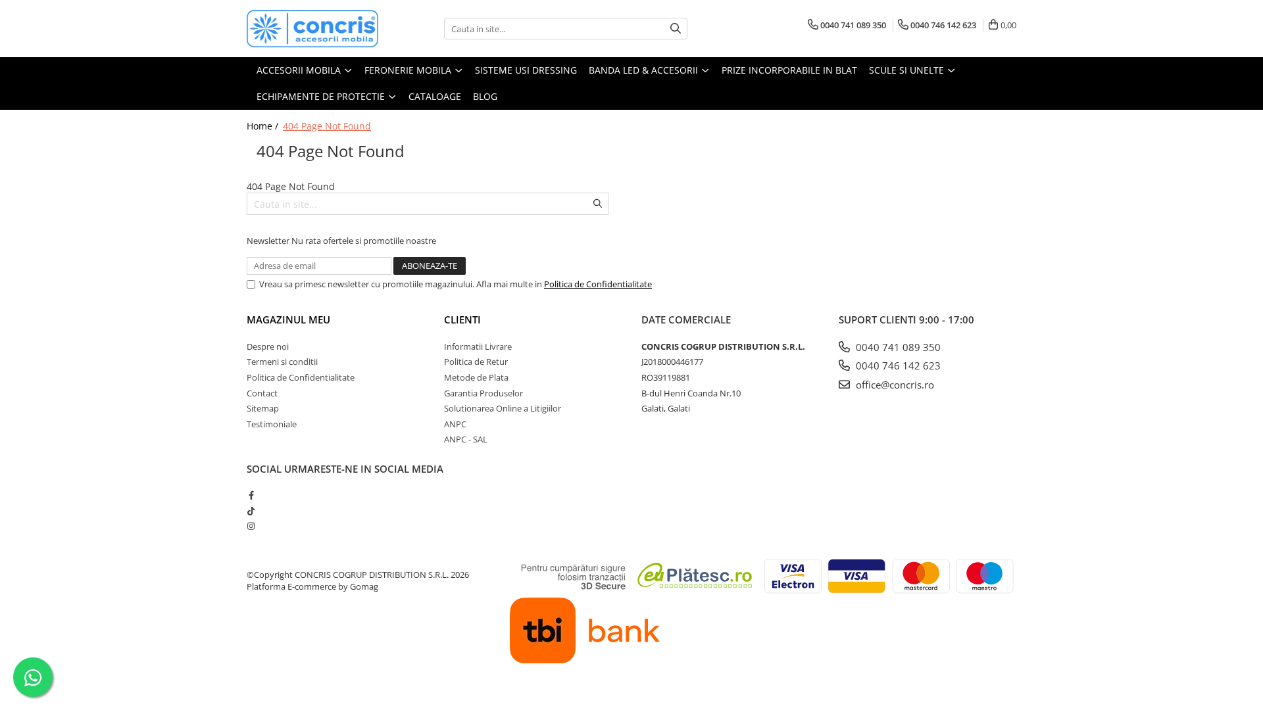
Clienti (462, 319)
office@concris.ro (893, 384)
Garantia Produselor (483, 393)
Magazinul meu (288, 319)
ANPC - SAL (465, 439)
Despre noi (268, 346)
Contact (262, 393)
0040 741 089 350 (897, 347)
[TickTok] (251, 511)
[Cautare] (675, 28)
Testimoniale (272, 424)
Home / (264, 126)
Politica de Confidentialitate (598, 284)
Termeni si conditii (282, 361)
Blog (485, 96)
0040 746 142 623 (897, 365)
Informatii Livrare (478, 346)
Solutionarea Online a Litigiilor (502, 408)
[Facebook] (251, 495)
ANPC (455, 424)
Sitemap (263, 408)
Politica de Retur (476, 361)
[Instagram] (251, 526)
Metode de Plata (476, 377)
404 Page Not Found (327, 126)
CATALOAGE (435, 96)
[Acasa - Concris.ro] (312, 28)
